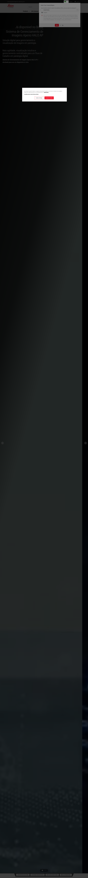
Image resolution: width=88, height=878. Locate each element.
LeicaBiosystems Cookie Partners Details (31, 94)
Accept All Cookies (49, 97)
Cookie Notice (46, 92)
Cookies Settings (39, 97)
